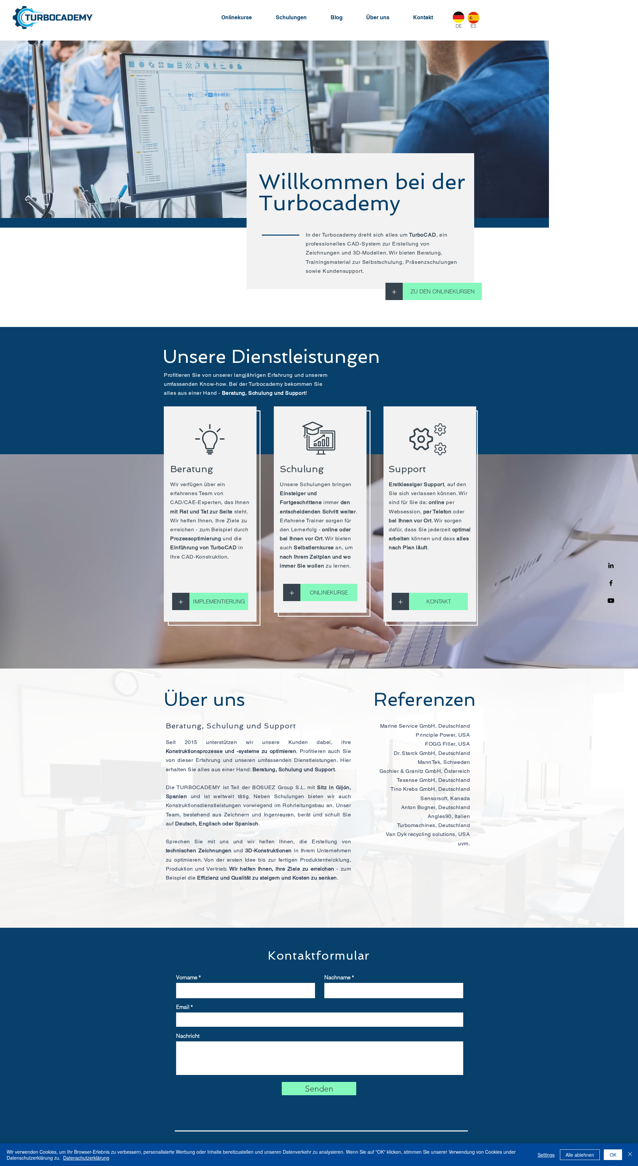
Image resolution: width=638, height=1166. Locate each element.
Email (182, 1006)
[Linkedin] (611, 565)
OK (613, 1154)
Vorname (186, 977)
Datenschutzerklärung (86, 1157)
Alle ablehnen (580, 1154)
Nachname (337, 977)
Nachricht (187, 1035)
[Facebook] (611, 583)
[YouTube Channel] (611, 600)
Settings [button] (546, 1154)
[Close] (630, 1155)
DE (459, 26)
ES (474, 26)
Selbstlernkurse (314, 547)
